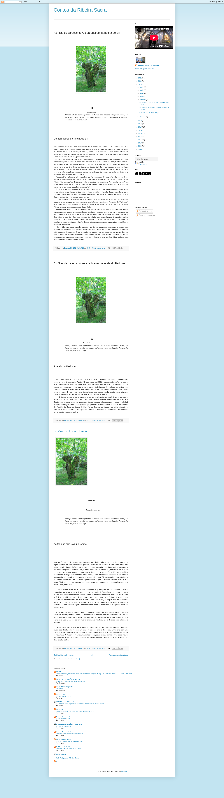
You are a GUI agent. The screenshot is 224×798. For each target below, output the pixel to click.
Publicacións (143, 211)
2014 (140, 130)
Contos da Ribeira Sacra (80, 10)
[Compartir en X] (117, 248)
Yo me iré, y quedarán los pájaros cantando (70, 681)
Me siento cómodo (63, 717)
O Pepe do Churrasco (63, 726)
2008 (140, 149)
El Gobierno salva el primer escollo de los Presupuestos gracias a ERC (80, 704)
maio (142, 90)
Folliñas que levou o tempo (70, 431)
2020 (140, 81)
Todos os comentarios (146, 215)
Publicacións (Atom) (72, 659)
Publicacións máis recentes (64, 655)
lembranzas (60, 694)
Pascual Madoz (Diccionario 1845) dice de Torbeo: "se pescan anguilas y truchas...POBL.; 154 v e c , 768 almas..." (95, 674)
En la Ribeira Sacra (63, 739)
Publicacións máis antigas (118, 655)
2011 (140, 140)
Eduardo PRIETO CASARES (148, 65)
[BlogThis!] (115, 248)
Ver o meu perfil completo (144, 69)
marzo (142, 96)
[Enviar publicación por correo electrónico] (108, 248)
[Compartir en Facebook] (119, 248)
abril (142, 93)
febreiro (143, 100)
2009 (140, 146)
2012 (140, 136)
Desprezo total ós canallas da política (69, 749)
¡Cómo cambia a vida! (63, 719)
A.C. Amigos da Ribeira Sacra (67, 758)
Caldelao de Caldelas (64, 747)
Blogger (124, 771)
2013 (140, 133)
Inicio (91, 655)
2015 (140, 127)
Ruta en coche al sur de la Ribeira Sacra (69, 741)
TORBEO (59, 672)
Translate (143, 164)
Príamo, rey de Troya (63, 696)
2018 (140, 121)
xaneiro (143, 117)
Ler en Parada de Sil (64, 732)
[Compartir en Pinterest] (122, 248)
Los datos (59, 689)
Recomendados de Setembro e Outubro (69, 734)
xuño (142, 87)
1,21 (57, 761)
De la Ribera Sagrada (64, 687)
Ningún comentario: (99, 248)
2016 (140, 124)
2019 (140, 84)
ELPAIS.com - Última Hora (66, 702)
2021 (140, 78)
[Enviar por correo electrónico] (113, 248)
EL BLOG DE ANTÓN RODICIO (68, 679)
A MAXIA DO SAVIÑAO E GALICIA (69, 724)
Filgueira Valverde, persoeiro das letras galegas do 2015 (75, 711)
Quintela (59, 709)
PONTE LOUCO (62, 754)
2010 (140, 143)
